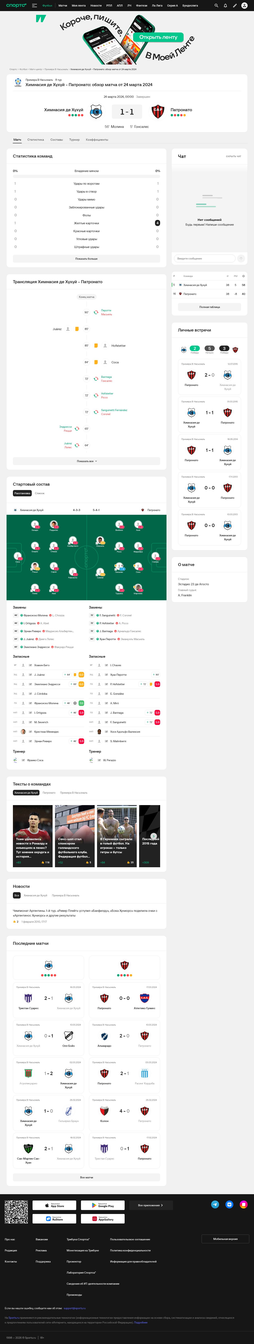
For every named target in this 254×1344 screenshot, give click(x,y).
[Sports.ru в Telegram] (216, 1205)
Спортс (13, 69)
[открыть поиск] (216, 5)
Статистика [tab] (35, 140)
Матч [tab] (17, 140)
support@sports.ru (75, 1308)
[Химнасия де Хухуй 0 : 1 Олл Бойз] (79, 115)
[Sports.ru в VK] (230, 1205)
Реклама (41, 1250)
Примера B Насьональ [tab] (65, 895)
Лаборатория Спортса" (81, 1272)
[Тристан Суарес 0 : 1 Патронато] (172, 115)
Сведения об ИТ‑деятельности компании (93, 1283)
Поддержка (43, 1261)
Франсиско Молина (36, 615)
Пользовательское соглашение (130, 1239)
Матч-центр (36, 69)
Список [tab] (39, 493)
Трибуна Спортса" (78, 1239)
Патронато (181, 109)
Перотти (106, 310)
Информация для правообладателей (133, 1261)
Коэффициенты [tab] (97, 140)
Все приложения (149, 1205)
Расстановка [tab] (22, 493)
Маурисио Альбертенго (60, 631)
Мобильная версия (225, 1239)
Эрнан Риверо (32, 631)
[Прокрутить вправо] (153, 836)
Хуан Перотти (108, 639)
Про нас (10, 1239)
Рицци (68, 430)
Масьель (106, 314)
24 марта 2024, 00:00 (119, 97)
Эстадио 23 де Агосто (193, 584)
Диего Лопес (46, 639)
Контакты (11, 1261)
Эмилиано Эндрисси (37, 647)
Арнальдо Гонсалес (129, 631)
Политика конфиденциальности (130, 1250)
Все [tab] (16, 895)
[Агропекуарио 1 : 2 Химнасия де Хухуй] (76, 115)
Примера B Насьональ (56, 69)
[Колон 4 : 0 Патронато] (175, 115)
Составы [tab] (56, 140)
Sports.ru (14, 1317)
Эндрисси (65, 426)
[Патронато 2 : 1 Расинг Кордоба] (178, 115)
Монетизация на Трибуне (83, 1250)
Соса (115, 362)
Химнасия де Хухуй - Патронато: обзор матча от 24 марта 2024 (103, 69)
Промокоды (74, 1295)
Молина (117, 126)
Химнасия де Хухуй (63, 109)
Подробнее (140, 1322)
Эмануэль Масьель (133, 639)
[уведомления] (225, 5)
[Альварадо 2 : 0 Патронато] (181, 115)
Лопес (68, 447)
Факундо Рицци (64, 647)
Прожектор (74, 1261)
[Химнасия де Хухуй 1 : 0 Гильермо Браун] (72, 115)
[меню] (34, 5)
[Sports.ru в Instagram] (244, 1205)
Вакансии (42, 1239)
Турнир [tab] (74, 140)
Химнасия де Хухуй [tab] (35, 895)
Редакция (11, 1250)
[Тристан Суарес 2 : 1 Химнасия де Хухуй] (82, 115)
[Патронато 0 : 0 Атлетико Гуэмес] (184, 115)
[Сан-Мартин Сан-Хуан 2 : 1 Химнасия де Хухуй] (69, 115)
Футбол (23, 69)
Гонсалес (141, 126)
